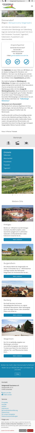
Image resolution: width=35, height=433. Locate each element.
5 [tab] (22, 195)
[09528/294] (26, 61)
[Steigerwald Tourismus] (9, 6)
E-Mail (17, 374)
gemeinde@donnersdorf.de (19, 55)
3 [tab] (17, 195)
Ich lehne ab (22, 430)
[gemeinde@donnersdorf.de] (8, 61)
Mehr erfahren (17, 239)
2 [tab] (15, 195)
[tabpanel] (17, 183)
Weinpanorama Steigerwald (19, 23)
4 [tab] (20, 195)
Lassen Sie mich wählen (7, 430)
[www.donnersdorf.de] (17, 61)
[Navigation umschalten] (32, 6)
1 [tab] (12, 195)
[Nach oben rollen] (31, 429)
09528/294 (15, 368)
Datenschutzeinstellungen (10, 416)
